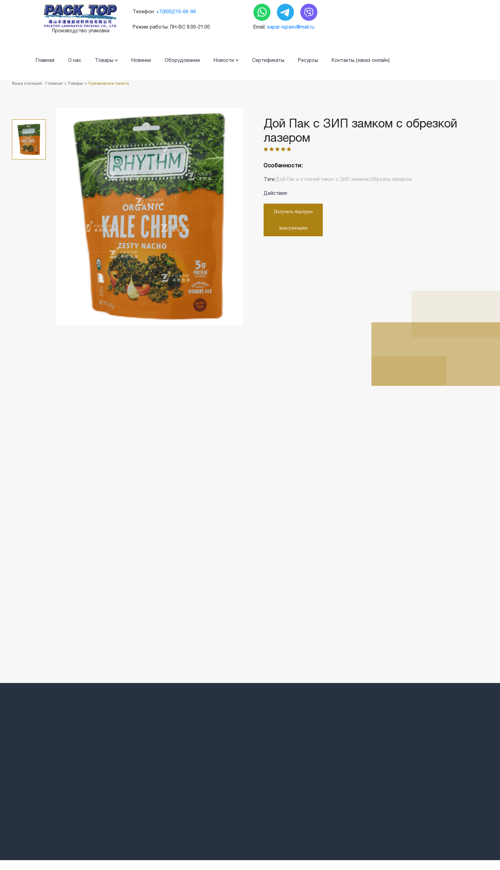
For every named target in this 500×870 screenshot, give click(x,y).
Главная (45, 60)
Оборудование (182, 60)
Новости (224, 60)
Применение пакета (108, 83)
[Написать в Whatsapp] (262, 12)
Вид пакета (186, 790)
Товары (105, 60)
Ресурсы (308, 60)
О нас (74, 60)
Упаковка (184, 814)
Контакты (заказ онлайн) (361, 60)
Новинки (141, 60)
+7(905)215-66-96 (176, 11)
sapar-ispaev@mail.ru (290, 27)
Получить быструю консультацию (293, 220)
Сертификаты (268, 60)
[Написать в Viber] (308, 12)
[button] (29, 323)
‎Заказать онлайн (289, 814)
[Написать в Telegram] (286, 12)
